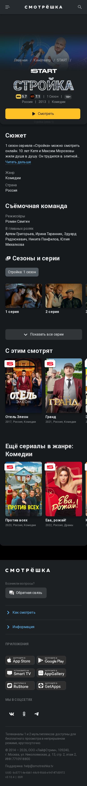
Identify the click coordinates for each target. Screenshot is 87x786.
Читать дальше (18, 162)
